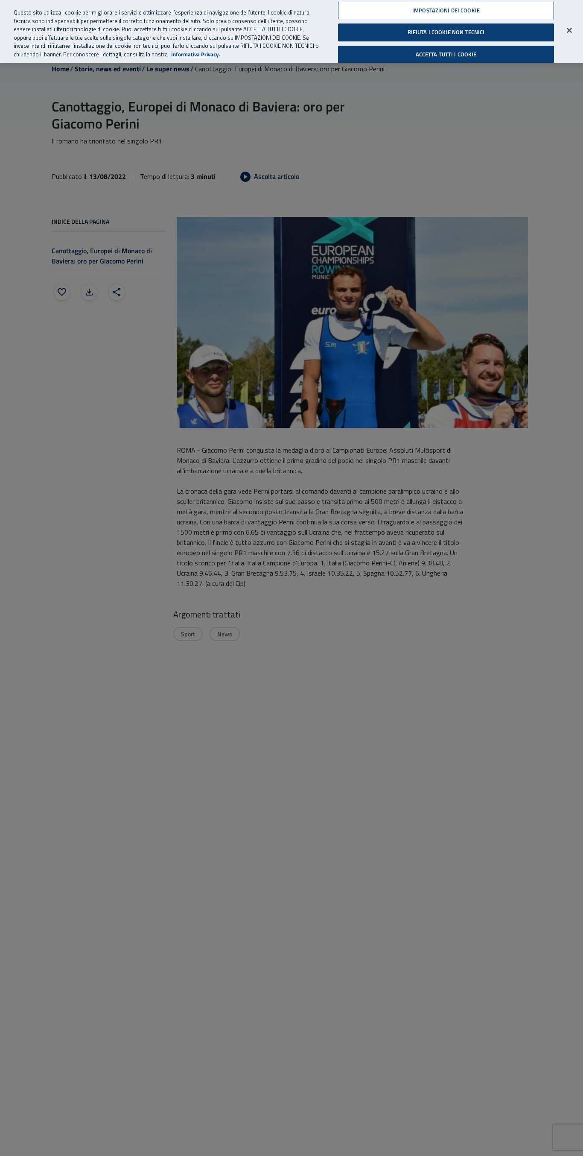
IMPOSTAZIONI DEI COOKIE (446, 10)
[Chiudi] (569, 30)
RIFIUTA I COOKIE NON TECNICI (446, 32)
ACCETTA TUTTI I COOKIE (446, 54)
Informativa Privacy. (195, 54)
